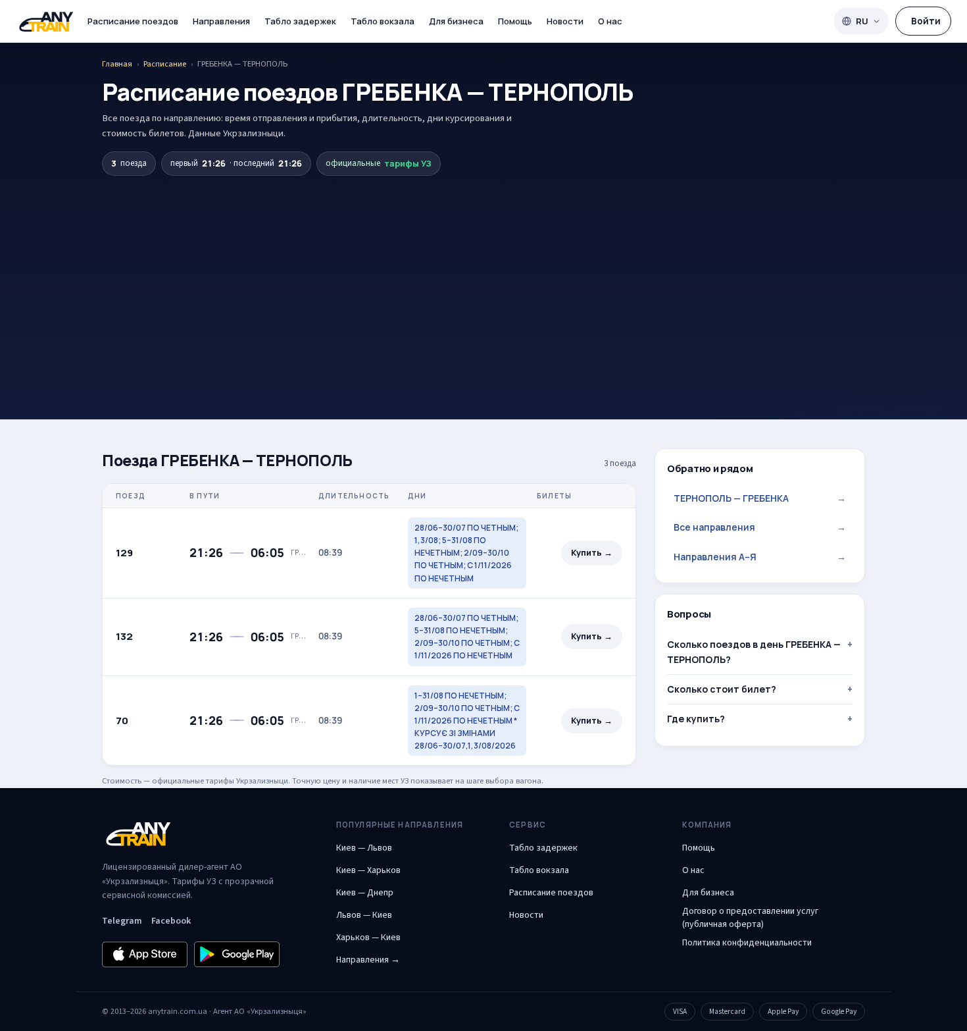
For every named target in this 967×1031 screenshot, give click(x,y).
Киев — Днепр (364, 892)
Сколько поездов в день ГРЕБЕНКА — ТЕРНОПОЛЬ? (754, 651)
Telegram (122, 921)
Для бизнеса (456, 21)
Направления (221, 21)
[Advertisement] (483, 274)
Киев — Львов (364, 848)
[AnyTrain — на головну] (46, 21)
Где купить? (696, 718)
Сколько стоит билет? (721, 689)
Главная (117, 64)
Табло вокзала (382, 21)
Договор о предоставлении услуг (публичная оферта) (750, 918)
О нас (610, 21)
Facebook (171, 921)
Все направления (760, 527)
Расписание (164, 64)
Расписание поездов (132, 21)
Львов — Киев (364, 915)
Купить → (591, 552)
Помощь (515, 21)
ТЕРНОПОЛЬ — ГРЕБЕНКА (760, 498)
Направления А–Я (760, 556)
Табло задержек (300, 21)
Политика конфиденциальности (747, 942)
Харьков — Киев (368, 937)
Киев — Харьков (368, 870)
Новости (565, 21)
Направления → (368, 959)
